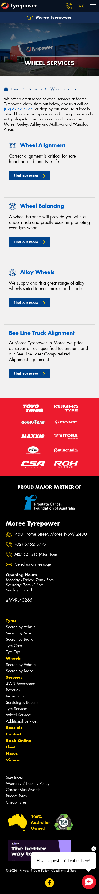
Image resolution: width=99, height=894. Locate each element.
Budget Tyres (16, 796)
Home (13, 89)
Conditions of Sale (63, 871)
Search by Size (18, 633)
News (12, 753)
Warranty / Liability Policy (28, 783)
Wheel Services (18, 714)
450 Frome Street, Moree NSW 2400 (51, 534)
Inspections (15, 696)
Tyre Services (16, 708)
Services (14, 677)
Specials (14, 727)
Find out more (26, 175)
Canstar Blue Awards (23, 789)
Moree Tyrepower (53, 17)
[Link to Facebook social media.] (49, 882)
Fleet (11, 747)
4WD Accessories (20, 683)
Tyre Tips (13, 651)
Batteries (13, 689)
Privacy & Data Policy (34, 871)
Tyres (11, 620)
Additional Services (22, 721)
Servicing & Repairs (22, 702)
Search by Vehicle (21, 626)
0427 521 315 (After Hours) (36, 554)
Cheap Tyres (16, 802)
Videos (13, 760)
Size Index (14, 777)
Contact (13, 734)
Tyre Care (14, 645)
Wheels (13, 658)
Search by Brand (19, 639)
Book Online (18, 740)
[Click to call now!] (69, 6)
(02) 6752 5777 (18, 109)
